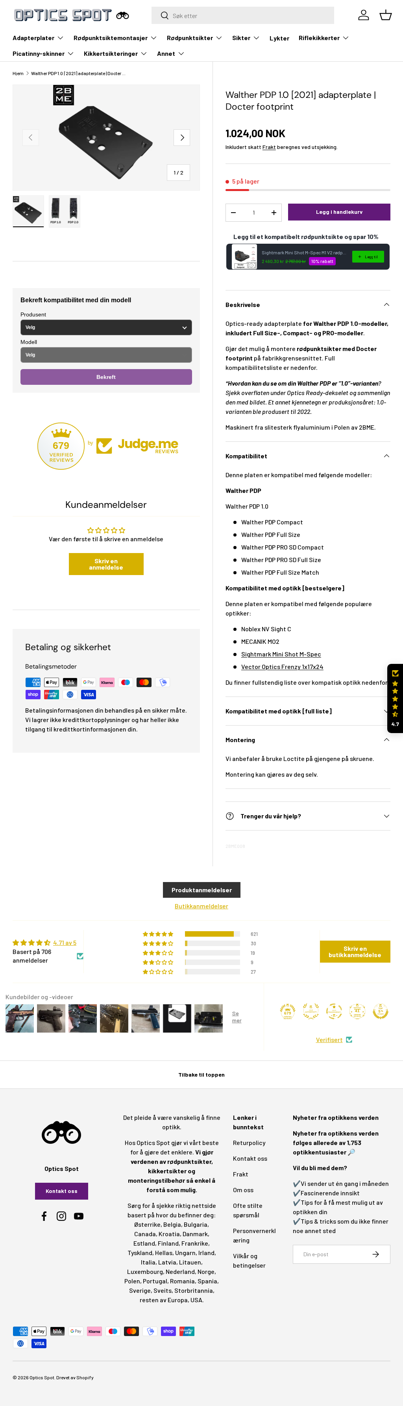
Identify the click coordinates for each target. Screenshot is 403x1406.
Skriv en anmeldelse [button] (106, 564)
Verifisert (329, 1039)
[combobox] (243, 15)
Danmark (195, 1233)
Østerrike (147, 1224)
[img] (48, 942)
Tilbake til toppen (201, 1074)
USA (196, 1299)
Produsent (33, 314)
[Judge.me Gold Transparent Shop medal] (334, 1011)
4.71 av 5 (64, 942)
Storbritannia (193, 1290)
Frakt (269, 146)
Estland (144, 1243)
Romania (182, 1281)
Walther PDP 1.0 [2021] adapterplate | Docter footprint (78, 73)
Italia (148, 1262)
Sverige (140, 1290)
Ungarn (185, 1252)
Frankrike (194, 1243)
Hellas (163, 1252)
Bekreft (106, 377)
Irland (206, 1252)
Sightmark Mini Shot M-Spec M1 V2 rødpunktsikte (305, 252)
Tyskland (140, 1252)
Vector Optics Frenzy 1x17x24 (282, 666)
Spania (207, 1281)
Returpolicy (249, 1142)
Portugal (155, 1281)
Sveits (162, 1290)
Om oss (243, 1189)
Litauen (190, 1262)
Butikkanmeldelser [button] (201, 906)
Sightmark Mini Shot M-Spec (281, 654)
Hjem (18, 73)
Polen (132, 1281)
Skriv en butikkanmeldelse (355, 951)
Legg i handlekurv (339, 211)
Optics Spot (42, 1377)
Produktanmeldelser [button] (202, 889)
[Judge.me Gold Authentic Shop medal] (311, 1011)
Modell (28, 342)
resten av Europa (164, 1299)
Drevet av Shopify (75, 1377)
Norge (206, 1271)
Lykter (279, 38)
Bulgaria (195, 1224)
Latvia (167, 1262)
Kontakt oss (62, 1190)
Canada (145, 1233)
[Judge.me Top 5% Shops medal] (380, 1011)
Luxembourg (145, 1271)
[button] (395, 698)
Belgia (172, 1224)
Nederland (180, 1271)
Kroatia (169, 1233)
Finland (168, 1243)
